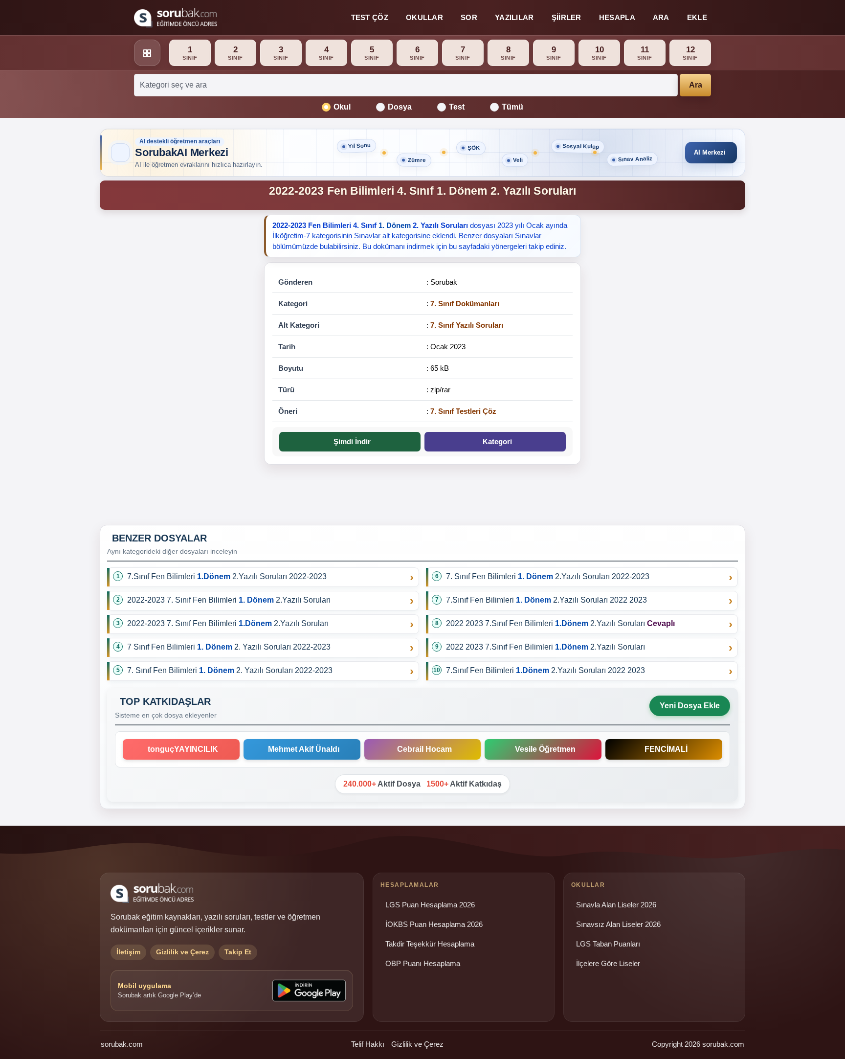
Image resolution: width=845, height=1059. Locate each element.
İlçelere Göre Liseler (608, 964)
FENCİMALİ (664, 749)
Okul (342, 107)
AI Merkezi (710, 152)
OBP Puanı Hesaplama (422, 964)
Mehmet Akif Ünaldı (301, 749)
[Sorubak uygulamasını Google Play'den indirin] (309, 990)
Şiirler (566, 17)
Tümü (512, 107)
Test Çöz (369, 17)
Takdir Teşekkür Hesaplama (429, 944)
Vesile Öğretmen (543, 749)
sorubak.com (122, 1044)
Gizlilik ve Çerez (417, 1044)
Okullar (424, 17)
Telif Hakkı (367, 1044)
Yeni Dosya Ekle (690, 705)
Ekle (697, 17)
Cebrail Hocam (422, 749)
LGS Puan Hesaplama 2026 (430, 905)
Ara (661, 17)
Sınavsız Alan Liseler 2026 (618, 924)
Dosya (400, 107)
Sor (469, 17)
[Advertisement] (176, 366)
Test (457, 107)
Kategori (495, 441)
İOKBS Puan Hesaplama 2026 (434, 924)
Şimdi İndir (350, 441)
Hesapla (617, 17)
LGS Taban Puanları (608, 944)
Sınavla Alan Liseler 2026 (616, 905)
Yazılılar (514, 17)
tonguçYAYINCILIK (181, 749)
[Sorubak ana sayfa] (175, 17)
